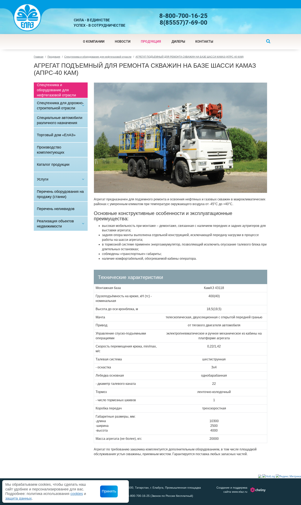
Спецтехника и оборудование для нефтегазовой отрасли (97, 56)
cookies (76, 494)
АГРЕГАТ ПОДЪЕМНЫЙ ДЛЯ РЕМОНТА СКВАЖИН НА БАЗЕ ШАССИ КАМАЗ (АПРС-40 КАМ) (190, 56)
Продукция (54, 56)
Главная (38, 56)
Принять (109, 491)
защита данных (18, 498)
